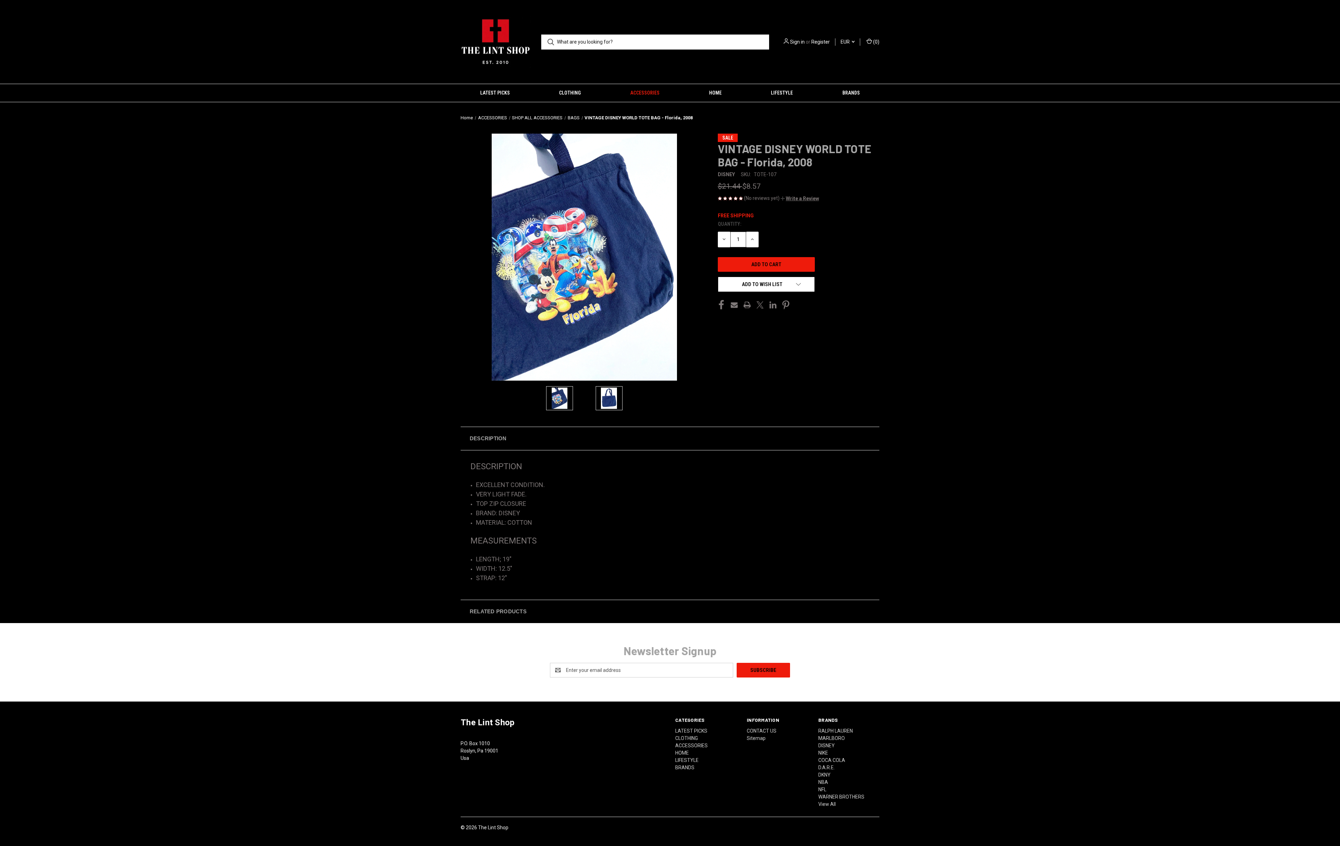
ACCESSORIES (645, 93)
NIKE (823, 753)
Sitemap (756, 738)
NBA (823, 782)
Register (820, 42)
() (875, 42)
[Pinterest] (785, 305)
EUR (846, 42)
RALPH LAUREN (835, 731)
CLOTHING (570, 93)
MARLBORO (831, 738)
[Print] (747, 305)
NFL (822, 789)
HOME (715, 93)
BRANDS (851, 93)
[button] (800, 198)
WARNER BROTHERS (841, 797)
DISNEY (826, 745)
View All (827, 804)
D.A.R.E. (826, 767)
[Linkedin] (772, 305)
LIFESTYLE (782, 93)
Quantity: (729, 224)
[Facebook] (721, 305)
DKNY (824, 775)
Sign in (797, 42)
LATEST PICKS (495, 93)
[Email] (734, 305)
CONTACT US (761, 731)
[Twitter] (760, 305)
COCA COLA (831, 760)
